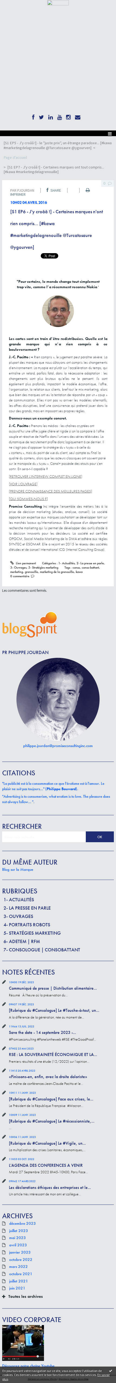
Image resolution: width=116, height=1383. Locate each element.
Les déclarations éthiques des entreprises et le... (50, 1187)
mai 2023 (17, 1238)
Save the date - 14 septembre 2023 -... (42, 1032)
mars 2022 (18, 1266)
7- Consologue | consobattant (42, 950)
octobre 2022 (20, 1259)
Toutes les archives (25, 1296)
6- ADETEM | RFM (22, 941)
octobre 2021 (20, 1274)
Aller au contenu (14, 9)
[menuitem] (58, 145)
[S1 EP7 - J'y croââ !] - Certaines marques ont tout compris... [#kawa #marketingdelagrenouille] (54, 169)
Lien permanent (25, 563)
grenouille (31, 572)
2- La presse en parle (27, 908)
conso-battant (90, 567)
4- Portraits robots (27, 924)
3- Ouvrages (18, 916)
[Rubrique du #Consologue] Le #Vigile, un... (47, 1143)
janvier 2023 (20, 1252)
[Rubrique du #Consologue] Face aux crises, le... (51, 1099)
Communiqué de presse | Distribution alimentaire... (53, 988)
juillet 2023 (18, 1231)
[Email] (77, 116)
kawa (79, 572)
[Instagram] (68, 116)
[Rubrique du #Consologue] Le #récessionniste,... (51, 1121)
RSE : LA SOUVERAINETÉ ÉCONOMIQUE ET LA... (53, 1054)
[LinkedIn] (50, 116)
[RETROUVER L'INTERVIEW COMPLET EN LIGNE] (45, 476)
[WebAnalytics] (58, 2)
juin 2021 (17, 1288)
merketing (16, 572)
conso (76, 567)
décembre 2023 (22, 1223)
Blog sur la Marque (17, 869)
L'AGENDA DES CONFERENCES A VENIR (46, 1165)
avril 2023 (18, 1245)
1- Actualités (19, 899)
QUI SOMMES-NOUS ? (28, 498)
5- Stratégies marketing (32, 933)
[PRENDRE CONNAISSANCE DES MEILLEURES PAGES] (50, 491)
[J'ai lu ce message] (110, 1370)
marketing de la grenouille (57, 572)
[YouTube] (59, 116)
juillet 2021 (18, 1281)
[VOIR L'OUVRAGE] (23, 483)
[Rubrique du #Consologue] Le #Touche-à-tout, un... (54, 1010)
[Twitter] (41, 116)
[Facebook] (33, 116)
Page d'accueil (15, 157)
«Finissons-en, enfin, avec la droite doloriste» (48, 1076)
